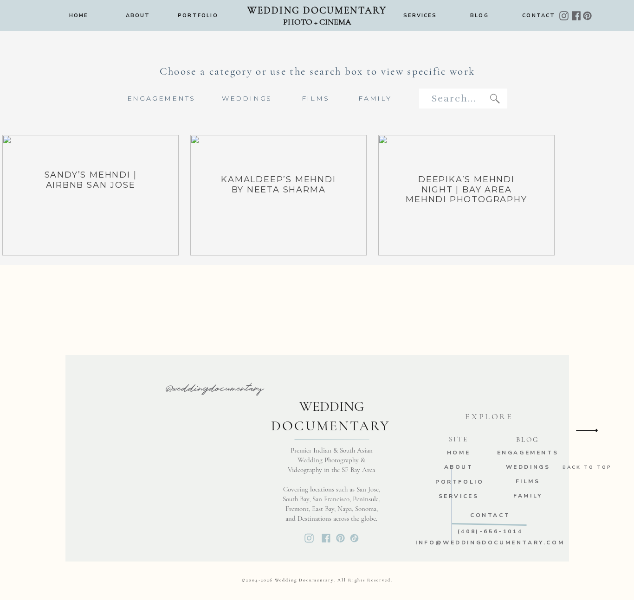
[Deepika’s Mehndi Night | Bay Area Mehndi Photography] (466, 195)
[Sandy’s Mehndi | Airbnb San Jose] (90, 195)
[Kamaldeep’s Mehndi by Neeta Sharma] (278, 195)
